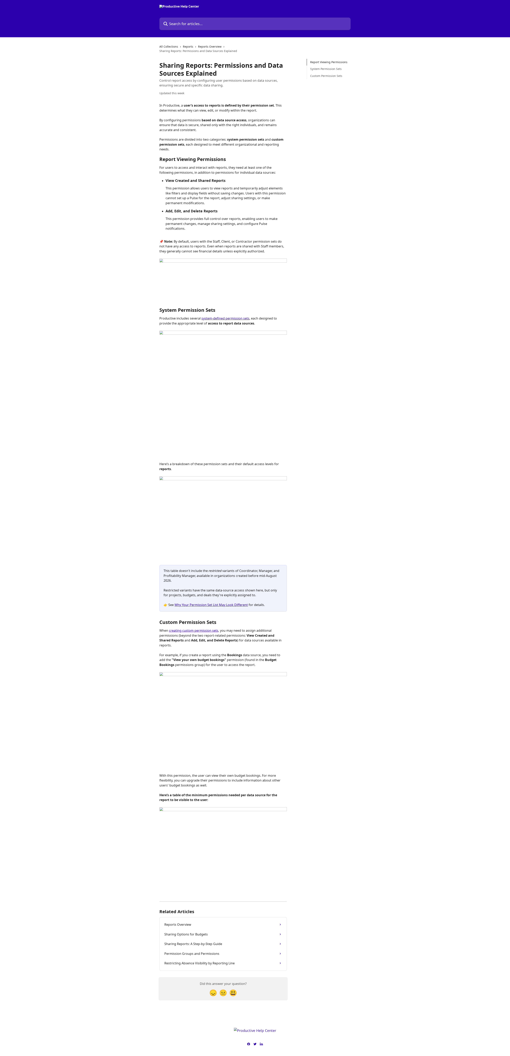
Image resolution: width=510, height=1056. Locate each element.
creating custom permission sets (193, 630)
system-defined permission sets (225, 318)
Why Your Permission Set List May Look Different (211, 605)
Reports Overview (210, 46)
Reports (188, 46)
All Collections (168, 46)
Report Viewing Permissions (328, 62)
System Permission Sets (326, 69)
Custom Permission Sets (326, 76)
